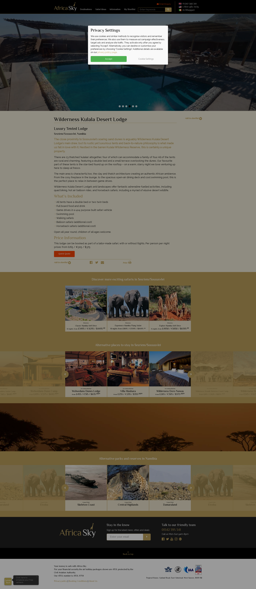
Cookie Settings (146, 59)
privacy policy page (107, 52)
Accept (108, 59)
